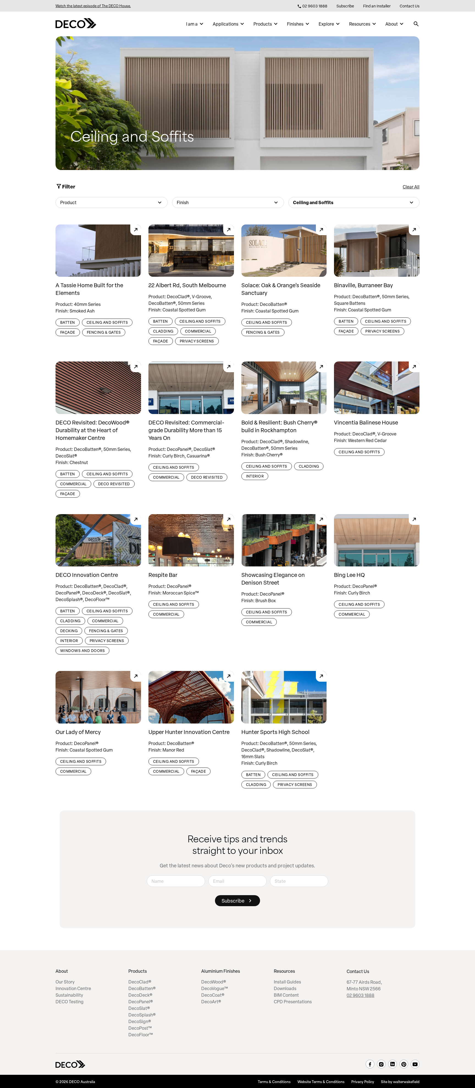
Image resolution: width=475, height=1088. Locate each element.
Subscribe (345, 6)
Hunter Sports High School (275, 732)
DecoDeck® (140, 995)
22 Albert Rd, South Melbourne (187, 285)
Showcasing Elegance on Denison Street (273, 578)
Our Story (65, 982)
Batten (67, 322)
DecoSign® (139, 1021)
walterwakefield (406, 1081)
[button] (112, 202)
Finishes (295, 24)
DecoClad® (139, 982)
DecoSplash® (142, 1015)
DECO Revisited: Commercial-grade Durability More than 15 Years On (186, 430)
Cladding (163, 331)
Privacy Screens (197, 341)
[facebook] (370, 1064)
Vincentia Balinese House (366, 422)
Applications (225, 24)
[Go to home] (76, 24)
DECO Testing (70, 1002)
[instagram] (381, 1064)
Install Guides (287, 982)
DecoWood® (213, 982)
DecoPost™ (140, 1028)
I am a (192, 24)
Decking (69, 630)
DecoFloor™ (140, 1035)
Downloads (285, 988)
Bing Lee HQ (349, 575)
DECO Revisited (114, 483)
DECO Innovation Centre (87, 575)
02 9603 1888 (314, 6)
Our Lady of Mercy (78, 732)
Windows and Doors (82, 650)
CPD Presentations (293, 1002)
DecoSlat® (139, 1008)
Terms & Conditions (274, 1081)
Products (262, 24)
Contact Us (409, 6)
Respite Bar (162, 575)
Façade (67, 332)
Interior (255, 476)
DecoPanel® (140, 1002)
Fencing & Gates (104, 332)
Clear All (411, 187)
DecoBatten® (142, 988)
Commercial (198, 331)
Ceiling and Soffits (107, 322)
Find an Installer (377, 6)
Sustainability (69, 995)
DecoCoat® (212, 995)
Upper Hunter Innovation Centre (189, 732)
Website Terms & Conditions (320, 1081)
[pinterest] (403, 1064)
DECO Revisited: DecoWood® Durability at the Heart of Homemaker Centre (92, 430)
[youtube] (415, 1064)
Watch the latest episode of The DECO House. (93, 5)
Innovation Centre (73, 988)
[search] (416, 24)
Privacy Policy (362, 1081)
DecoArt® (211, 1002)
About (391, 24)
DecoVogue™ (214, 988)
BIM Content (286, 995)
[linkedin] (392, 1064)
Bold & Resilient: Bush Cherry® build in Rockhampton (279, 426)
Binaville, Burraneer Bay (363, 285)
